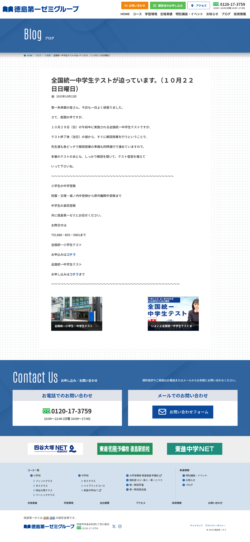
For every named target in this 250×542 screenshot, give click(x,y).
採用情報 (176, 503)
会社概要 (104, 503)
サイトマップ (196, 525)
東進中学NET (91, 490)
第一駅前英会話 (137, 489)
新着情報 (184, 470)
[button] (182, 412)
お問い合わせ (215, 503)
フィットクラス (44, 481)
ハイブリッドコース (94, 485)
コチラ (74, 274)
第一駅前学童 (136, 484)
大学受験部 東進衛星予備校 (144, 475)
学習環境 (68, 503)
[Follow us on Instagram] (119, 526)
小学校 (37, 475)
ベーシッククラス (45, 495)
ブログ (189, 484)
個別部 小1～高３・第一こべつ (145, 480)
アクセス (140, 503)
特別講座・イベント (196, 475)
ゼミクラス (42, 485)
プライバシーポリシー (215, 525)
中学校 (85, 475)
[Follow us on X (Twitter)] (113, 526)
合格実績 (32, 503)
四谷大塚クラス (44, 490)
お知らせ (190, 480)
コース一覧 (33, 470)
